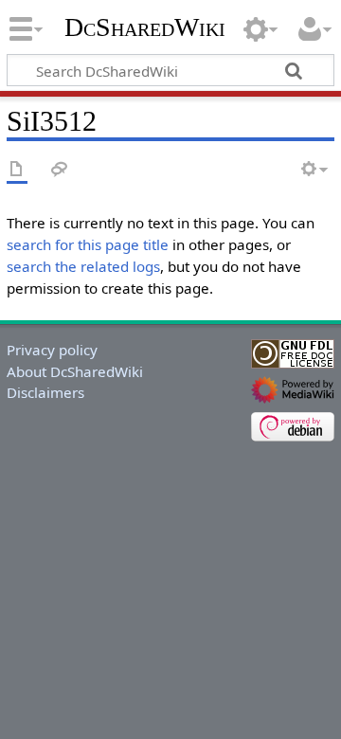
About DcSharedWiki (75, 371)
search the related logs (83, 266)
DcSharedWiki (144, 27)
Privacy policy (52, 349)
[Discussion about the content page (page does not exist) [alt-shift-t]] (59, 170)
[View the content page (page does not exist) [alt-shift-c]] (17, 170)
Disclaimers (45, 392)
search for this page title (88, 244)
